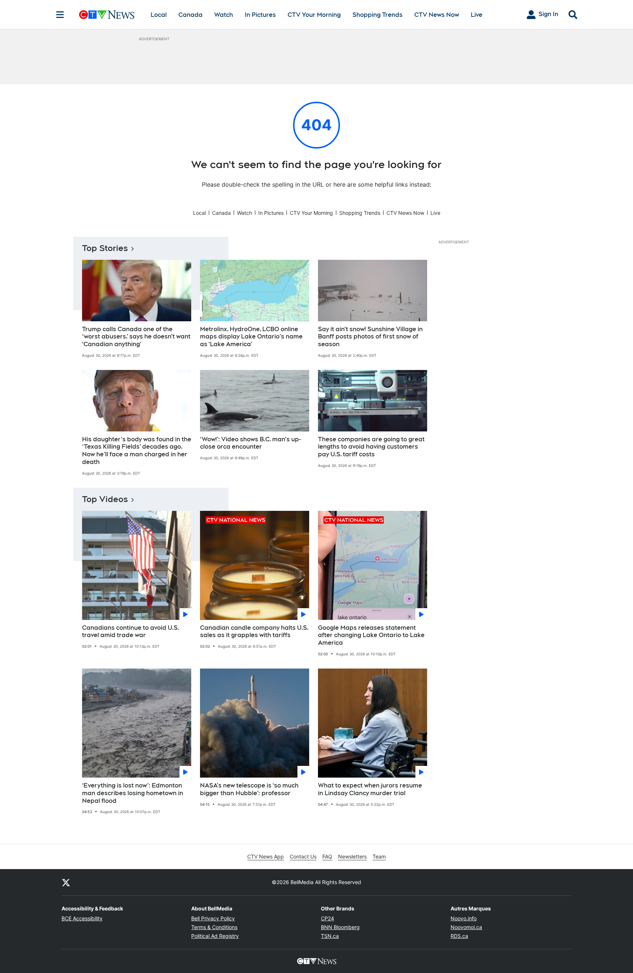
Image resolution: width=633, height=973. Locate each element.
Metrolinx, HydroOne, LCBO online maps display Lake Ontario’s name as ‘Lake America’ (251, 337)
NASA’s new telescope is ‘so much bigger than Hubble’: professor (249, 789)
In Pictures (260, 14)
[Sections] (60, 14)
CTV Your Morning (314, 14)
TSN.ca (330, 936)
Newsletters (352, 856)
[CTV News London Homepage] (106, 14)
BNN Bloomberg (340, 927)
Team (379, 856)
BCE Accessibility (82, 918)
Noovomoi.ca (466, 927)
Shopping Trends (377, 14)
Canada (190, 14)
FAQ (327, 856)
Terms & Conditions (214, 927)
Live (476, 14)
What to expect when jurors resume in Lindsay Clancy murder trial (370, 789)
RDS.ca (459, 936)
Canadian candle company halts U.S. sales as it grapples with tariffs (254, 631)
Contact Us (303, 856)
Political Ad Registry (215, 936)
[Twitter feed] (66, 882)
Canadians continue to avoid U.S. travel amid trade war (130, 631)
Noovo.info (464, 918)
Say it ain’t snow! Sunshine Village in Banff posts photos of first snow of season (370, 337)
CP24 (327, 918)
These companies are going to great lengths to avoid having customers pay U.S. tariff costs (371, 447)
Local (159, 14)
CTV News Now (436, 14)
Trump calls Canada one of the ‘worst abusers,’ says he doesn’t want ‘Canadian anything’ (136, 337)
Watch (223, 14)
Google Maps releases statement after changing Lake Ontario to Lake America (371, 635)
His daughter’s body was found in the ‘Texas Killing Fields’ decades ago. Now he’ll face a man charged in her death (136, 450)
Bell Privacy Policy (213, 918)
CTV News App (265, 856)
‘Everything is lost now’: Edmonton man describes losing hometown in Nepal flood (132, 793)
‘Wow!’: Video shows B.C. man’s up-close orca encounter (250, 443)
